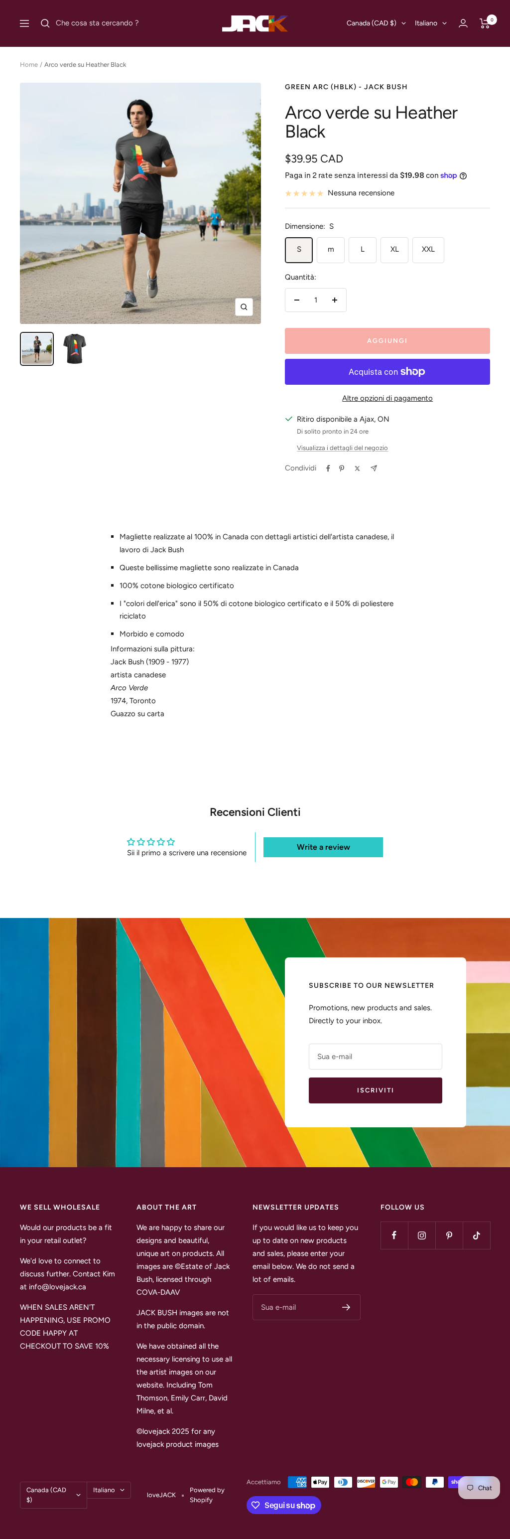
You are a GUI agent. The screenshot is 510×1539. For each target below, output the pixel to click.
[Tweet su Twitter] (357, 468)
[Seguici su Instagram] (421, 1235)
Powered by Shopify (207, 1495)
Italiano (426, 23)
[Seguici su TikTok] (476, 1235)
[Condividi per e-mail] (374, 468)
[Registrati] (346, 1307)
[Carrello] (485, 23)
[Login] (463, 23)
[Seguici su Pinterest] (449, 1235)
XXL (428, 249)
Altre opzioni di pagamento (387, 398)
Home (29, 64)
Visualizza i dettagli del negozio (342, 448)
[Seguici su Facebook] (394, 1235)
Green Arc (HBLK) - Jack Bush (346, 87)
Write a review (323, 847)
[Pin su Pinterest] (341, 468)
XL (394, 249)
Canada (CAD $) (371, 23)
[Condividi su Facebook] (328, 468)
